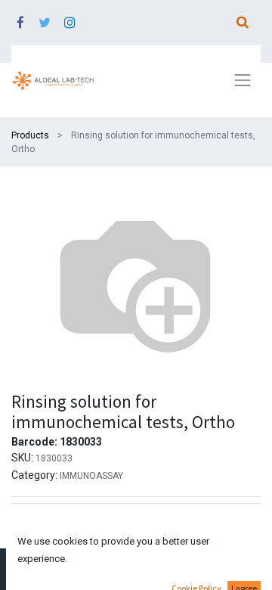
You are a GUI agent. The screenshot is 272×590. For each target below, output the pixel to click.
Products (30, 135)
